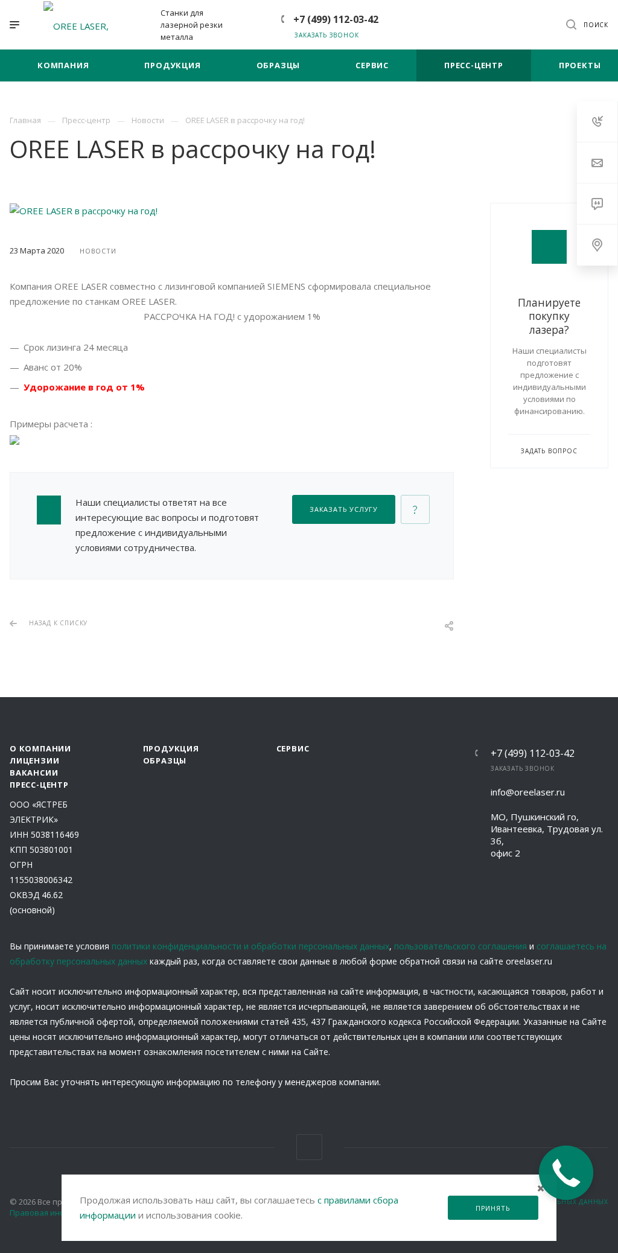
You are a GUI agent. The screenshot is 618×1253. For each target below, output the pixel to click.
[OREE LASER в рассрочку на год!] (84, 211)
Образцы (165, 760)
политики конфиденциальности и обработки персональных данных (250, 946)
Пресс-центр (39, 784)
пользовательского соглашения (460, 946)
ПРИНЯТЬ (493, 1208)
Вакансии (34, 772)
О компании (40, 748)
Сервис (293, 748)
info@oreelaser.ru (528, 792)
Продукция (171, 748)
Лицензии (34, 760)
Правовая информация (54, 1212)
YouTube (309, 1147)
